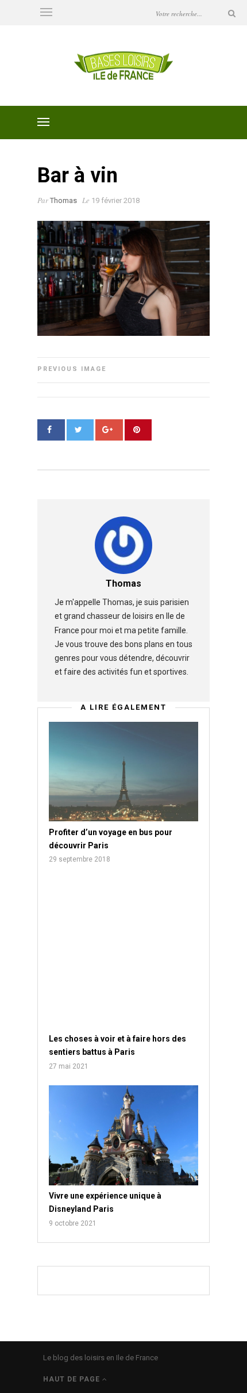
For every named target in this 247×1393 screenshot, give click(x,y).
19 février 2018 (115, 200)
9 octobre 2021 (73, 1223)
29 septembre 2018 (79, 859)
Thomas (63, 200)
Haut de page (72, 1379)
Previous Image (71, 369)
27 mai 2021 (68, 1066)
